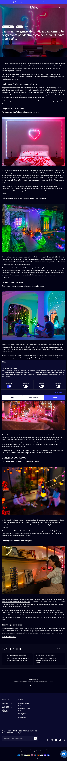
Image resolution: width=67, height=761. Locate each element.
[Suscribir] (35, 738)
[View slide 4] (36, 685)
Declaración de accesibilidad (22, 718)
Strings (24, 531)
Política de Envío (22, 710)
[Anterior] (2, 2)
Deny (12, 397)
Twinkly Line (51, 610)
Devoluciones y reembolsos (22, 714)
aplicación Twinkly (45, 90)
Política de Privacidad (23, 703)
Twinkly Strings (15, 272)
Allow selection (33, 397)
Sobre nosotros (7, 703)
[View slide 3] (34, 685)
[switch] (25, 386)
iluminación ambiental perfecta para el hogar (16, 602)
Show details (58, 392)
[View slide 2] (33, 685)
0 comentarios (62, 648)
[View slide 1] (31, 685)
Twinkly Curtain (43, 268)
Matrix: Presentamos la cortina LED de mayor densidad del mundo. (18, 659)
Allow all (54, 397)
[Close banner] (64, 362)
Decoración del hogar (7, 26)
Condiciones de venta (24, 708)
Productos (19, 26)
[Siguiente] (65, 2)
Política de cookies (23, 705)
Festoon (29, 533)
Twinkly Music (14, 275)
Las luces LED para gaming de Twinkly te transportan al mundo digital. (46, 660)
